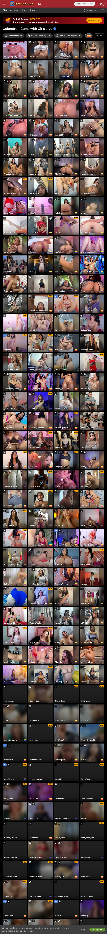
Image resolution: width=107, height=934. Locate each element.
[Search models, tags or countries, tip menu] (103, 10)
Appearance (14, 36)
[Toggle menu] (4, 4)
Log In (100, 4)
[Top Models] (39, 4)
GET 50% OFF (94, 20)
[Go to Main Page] (22, 4)
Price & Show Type (39, 36)
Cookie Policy (26, 931)
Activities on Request (68, 36)
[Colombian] (89, 35)
